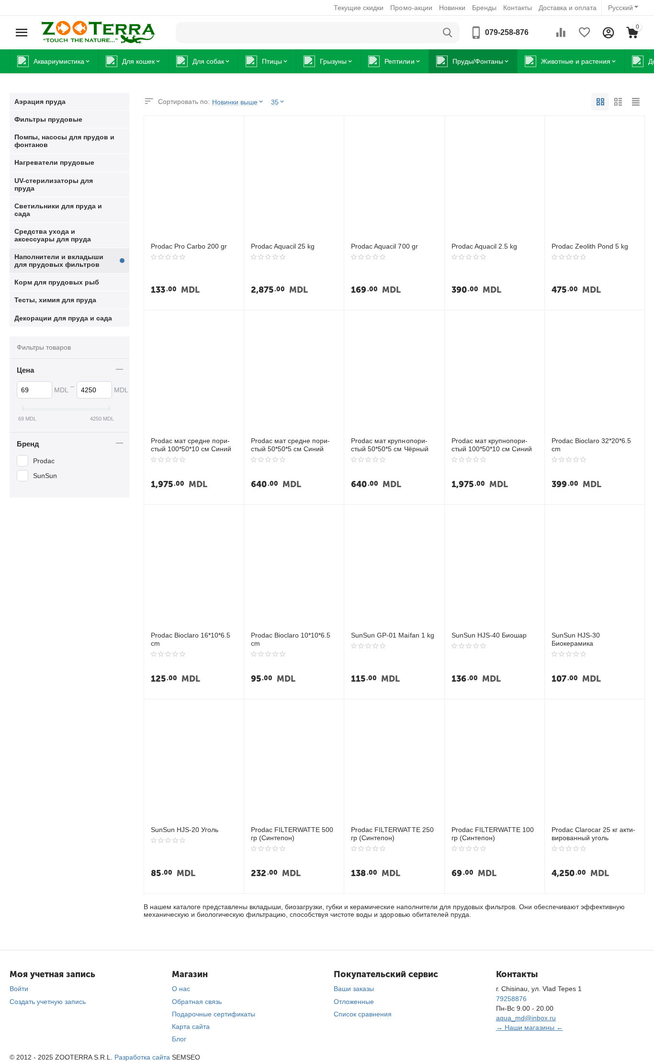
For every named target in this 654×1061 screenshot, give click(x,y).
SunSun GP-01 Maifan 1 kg (392, 635)
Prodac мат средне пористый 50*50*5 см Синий (290, 445)
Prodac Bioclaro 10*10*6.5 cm (290, 639)
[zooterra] (98, 32)
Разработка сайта (142, 1057)
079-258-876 (507, 32)
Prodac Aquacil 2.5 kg (484, 246)
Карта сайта (191, 1026)
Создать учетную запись (48, 1001)
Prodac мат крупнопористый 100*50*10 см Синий (491, 445)
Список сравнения (363, 1014)
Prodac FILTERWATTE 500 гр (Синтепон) (292, 834)
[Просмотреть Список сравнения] (560, 33)
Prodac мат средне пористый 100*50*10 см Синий (191, 445)
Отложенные (354, 1001)
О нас (181, 989)
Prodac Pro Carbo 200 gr (189, 246)
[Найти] (448, 32)
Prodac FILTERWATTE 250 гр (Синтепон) (392, 834)
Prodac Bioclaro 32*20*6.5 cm (591, 445)
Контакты (517, 7)
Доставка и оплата (568, 7)
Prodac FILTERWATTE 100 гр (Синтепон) (492, 834)
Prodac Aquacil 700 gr (384, 246)
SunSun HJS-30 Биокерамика (576, 639)
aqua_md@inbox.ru (526, 1018)
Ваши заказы (354, 989)
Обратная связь (197, 1001)
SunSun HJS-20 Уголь (184, 829)
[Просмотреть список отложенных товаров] (584, 33)
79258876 (511, 999)
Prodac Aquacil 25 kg (283, 246)
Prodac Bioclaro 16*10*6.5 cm (190, 639)
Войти (19, 989)
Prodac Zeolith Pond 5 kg (590, 246)
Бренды (484, 7)
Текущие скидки (358, 7)
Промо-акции (411, 7)
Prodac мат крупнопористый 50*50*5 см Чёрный (389, 445)
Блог (179, 1039)
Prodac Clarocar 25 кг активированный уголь (593, 834)
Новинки (452, 7)
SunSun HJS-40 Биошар (489, 635)
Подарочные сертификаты (213, 1014)
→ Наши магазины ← (529, 1027)
